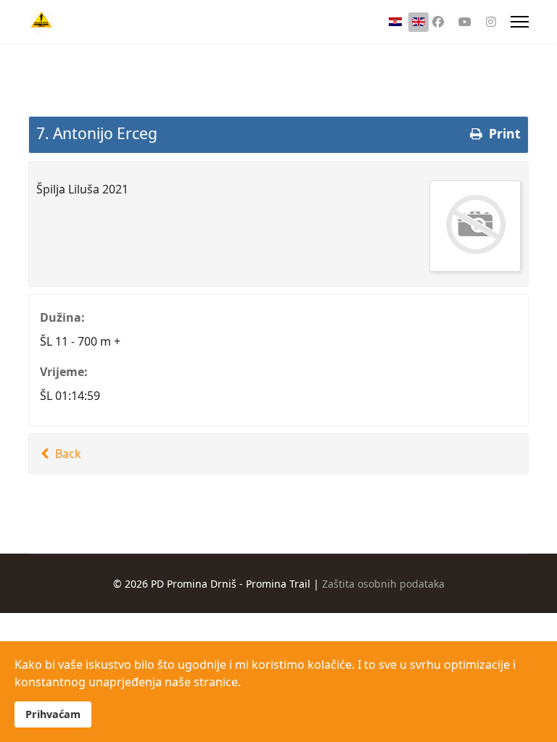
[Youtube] (464, 22)
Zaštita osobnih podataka (383, 584)
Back (66, 454)
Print (503, 133)
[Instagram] (491, 22)
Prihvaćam (53, 714)
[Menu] (520, 21)
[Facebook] (438, 22)
